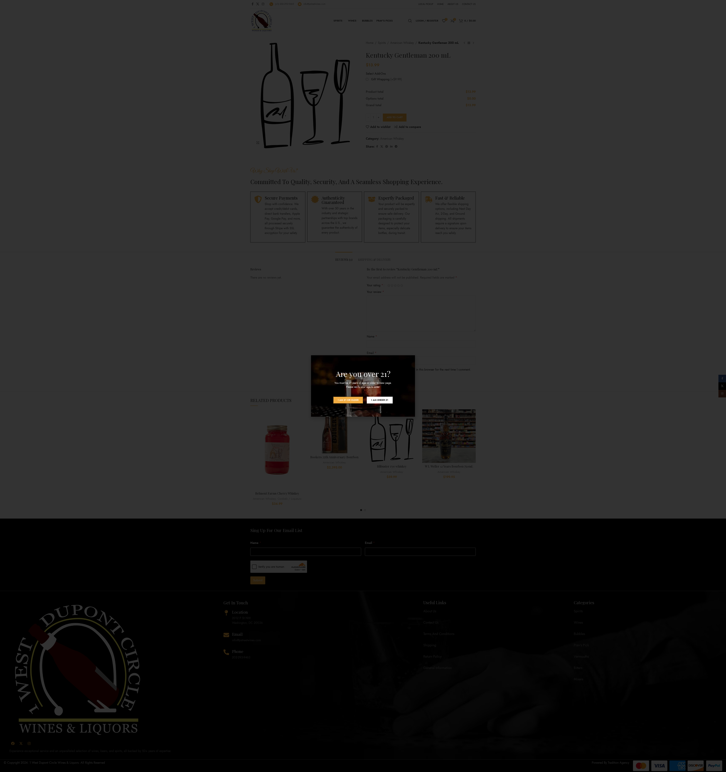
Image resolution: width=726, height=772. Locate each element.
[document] (363, 386)
